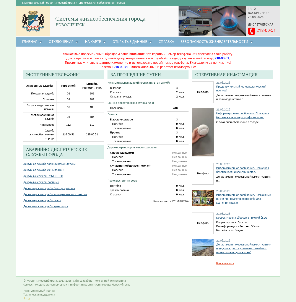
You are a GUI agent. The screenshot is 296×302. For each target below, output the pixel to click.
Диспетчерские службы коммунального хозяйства (55, 194)
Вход (27, 298)
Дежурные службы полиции (41, 182)
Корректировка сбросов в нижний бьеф (241, 217)
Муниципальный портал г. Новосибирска (48, 3)
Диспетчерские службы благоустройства (49, 188)
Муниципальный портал (39, 290)
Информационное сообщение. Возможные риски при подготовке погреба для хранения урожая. (243, 199)
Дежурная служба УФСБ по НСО (43, 170)
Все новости (225, 263)
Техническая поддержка (39, 294)
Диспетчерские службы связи (42, 200)
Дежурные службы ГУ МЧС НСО (43, 176)
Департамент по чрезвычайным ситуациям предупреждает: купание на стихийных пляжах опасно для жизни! (243, 248)
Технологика (118, 281)
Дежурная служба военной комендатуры (49, 164)
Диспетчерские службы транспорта (45, 206)
